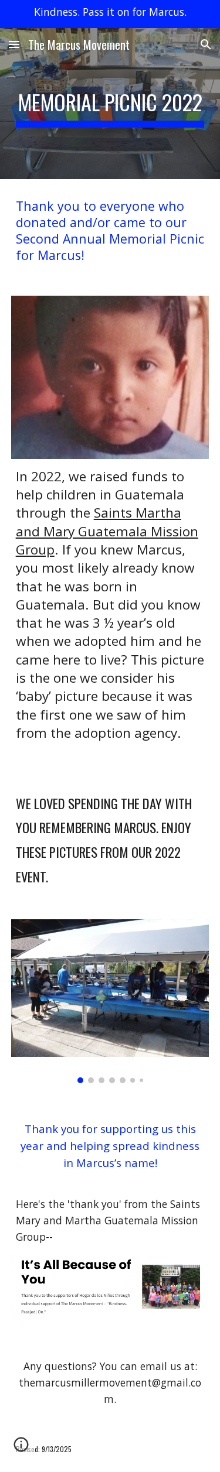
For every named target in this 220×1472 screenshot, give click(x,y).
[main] (110, 103)
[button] (14, 44)
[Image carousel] (110, 1001)
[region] (110, 14)
